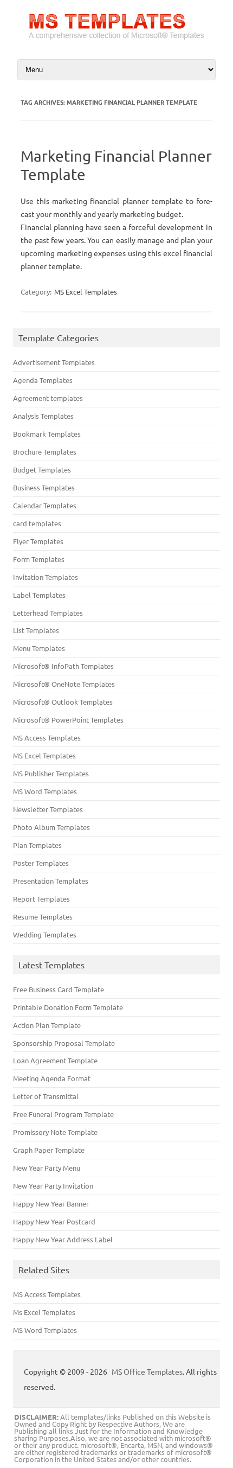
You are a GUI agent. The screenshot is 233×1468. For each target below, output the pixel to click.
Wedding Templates (44, 934)
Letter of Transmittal (46, 1096)
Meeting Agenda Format (51, 1078)
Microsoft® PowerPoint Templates (68, 719)
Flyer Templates (38, 541)
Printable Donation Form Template (68, 1007)
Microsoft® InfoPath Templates (63, 666)
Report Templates (41, 898)
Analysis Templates (43, 415)
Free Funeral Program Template (63, 1114)
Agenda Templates (43, 380)
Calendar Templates (44, 505)
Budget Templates (42, 469)
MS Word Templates (45, 791)
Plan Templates (37, 845)
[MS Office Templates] (116, 38)
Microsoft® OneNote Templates (64, 683)
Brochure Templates (44, 451)
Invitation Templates (45, 577)
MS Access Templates (47, 737)
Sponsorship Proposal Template (64, 1043)
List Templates (36, 630)
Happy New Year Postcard (54, 1221)
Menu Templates (39, 648)
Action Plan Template (47, 1025)
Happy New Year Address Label (63, 1239)
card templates (37, 523)
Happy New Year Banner (51, 1203)
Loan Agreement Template (55, 1060)
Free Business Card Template (58, 989)
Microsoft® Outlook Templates (63, 701)
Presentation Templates (50, 880)
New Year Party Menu (46, 1167)
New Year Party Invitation (53, 1185)
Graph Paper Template (49, 1149)
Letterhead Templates (48, 612)
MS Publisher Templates (51, 773)
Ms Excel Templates (44, 1312)
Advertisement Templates (54, 362)
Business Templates (44, 487)
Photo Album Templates (51, 827)
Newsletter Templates (48, 809)
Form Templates (38, 559)
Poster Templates (41, 862)
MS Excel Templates (85, 291)
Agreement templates (48, 398)
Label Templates (39, 594)
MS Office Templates (147, 1371)
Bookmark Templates (47, 433)
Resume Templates (43, 916)
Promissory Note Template (55, 1132)
